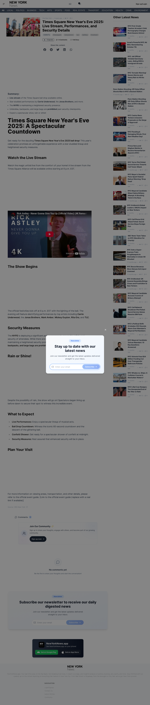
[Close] (105, 330)
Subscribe (89, 367)
